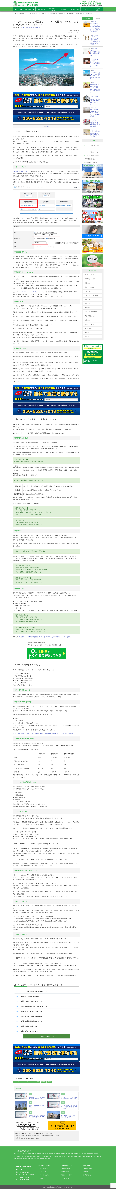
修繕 (49, 1158)
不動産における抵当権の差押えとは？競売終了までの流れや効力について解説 (95, 41)
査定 (72, 1153)
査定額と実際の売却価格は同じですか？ (32, 1001)
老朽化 (75, 1156)
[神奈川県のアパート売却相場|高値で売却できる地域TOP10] (21, 1114)
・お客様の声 (85, 1171)
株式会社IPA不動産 (24, 1166)
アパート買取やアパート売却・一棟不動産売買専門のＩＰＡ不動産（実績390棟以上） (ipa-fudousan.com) (43, 733)
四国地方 (87, 320)
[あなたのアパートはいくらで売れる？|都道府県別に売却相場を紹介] (53, 1104)
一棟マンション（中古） (92, 291)
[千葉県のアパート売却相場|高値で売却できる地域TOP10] (21, 1096)
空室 (18, 1153)
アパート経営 (67, 1156)
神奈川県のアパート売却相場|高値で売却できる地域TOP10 (37, 1116)
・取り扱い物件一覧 (86, 1165)
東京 (95, 1156)
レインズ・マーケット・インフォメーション (30, 292)
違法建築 (25, 1158)
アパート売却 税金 (39, 1153)
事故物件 (80, 1156)
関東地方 (87, 299)
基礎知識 (94, 21)
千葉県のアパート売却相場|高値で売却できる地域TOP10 (37, 1098)
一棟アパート (32, 1082)
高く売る (51, 1153)
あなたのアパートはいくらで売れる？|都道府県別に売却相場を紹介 (69, 1107)
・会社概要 (40, 1178)
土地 (98, 1156)
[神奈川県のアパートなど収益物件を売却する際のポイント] (53, 1115)
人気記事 (87, 18)
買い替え (61, 1156)
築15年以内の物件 (90, 279)
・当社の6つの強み (42, 1171)
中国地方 (87, 283)
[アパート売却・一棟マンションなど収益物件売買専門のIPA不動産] (25, 4)
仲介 (15, 1158)
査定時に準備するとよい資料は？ (30, 1031)
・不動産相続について (64, 1168)
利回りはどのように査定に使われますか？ (33, 1016)
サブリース (23, 1156)
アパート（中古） (90, 275)
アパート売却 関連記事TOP (29, 27)
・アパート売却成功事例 (43, 1175)
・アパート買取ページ (42, 1168)
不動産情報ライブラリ (20, 171)
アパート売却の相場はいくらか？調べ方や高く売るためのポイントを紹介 (95, 75)
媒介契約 (68, 1153)
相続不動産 (33, 1158)
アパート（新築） (90, 324)
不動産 (38, 1082)
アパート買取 (57, 1153)
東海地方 (87, 332)
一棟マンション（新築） (92, 295)
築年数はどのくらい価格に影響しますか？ (33, 1011)
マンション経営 (23, 1153)
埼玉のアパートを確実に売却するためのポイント (36, 1106)
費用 (92, 1156)
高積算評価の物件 (90, 316)
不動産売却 (43, 1082)
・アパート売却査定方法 (65, 1165)
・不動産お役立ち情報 (87, 1168)
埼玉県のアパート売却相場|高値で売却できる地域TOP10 (69, 1098)
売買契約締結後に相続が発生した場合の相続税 (95, 124)
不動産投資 (19, 1158)
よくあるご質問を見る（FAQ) (46, 1036)
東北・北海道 (89, 328)
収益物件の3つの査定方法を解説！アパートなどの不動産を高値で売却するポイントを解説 (45, 637)
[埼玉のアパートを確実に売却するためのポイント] (21, 1105)
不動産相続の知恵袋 (91, 162)
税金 (72, 1156)
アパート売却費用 (54, 1156)
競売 (29, 1158)
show (47, 126)
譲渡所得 (76, 1153)
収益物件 (49, 1082)
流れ (101, 1156)
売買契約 (96, 1153)
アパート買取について (94, 97)
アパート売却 (16, 1082)
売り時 (46, 1153)
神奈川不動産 (90, 1153)
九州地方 (87, 307)
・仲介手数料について (64, 1178)
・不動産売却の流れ (64, 1171)
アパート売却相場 (24, 1082)
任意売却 (42, 1158)
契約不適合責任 (86, 1156)
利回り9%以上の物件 (91, 311)
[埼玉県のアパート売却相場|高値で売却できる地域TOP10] (53, 1096)
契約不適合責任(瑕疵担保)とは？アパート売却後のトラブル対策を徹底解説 (95, 113)
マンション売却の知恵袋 (94, 36)
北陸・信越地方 (89, 287)
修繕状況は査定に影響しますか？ (30, 1026)
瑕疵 (15, 1153)
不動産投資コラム (90, 159)
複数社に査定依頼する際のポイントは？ (32, 1021)
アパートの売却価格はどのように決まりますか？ (34, 991)
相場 (38, 27)
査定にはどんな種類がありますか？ (31, 996)
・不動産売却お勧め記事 (65, 1175)
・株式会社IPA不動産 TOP (43, 1165)
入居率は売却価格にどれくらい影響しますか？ (34, 1006)
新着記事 (97, 18)
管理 (46, 1158)
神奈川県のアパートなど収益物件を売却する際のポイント (69, 1116)
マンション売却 (82, 1153)
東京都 (87, 336)
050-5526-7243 (26, 1125)
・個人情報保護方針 (86, 1175)
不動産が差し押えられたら (43, 1156)
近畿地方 (87, 303)
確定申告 (63, 1153)
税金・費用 (94, 48)
